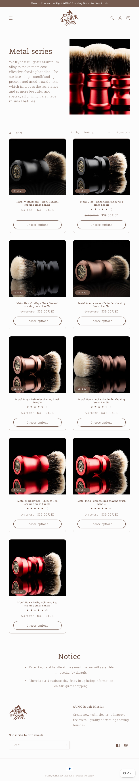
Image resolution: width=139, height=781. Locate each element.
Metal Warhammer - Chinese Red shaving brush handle (37, 502)
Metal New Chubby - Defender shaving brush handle (101, 401)
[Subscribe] (65, 745)
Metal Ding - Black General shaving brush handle (101, 203)
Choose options (37, 224)
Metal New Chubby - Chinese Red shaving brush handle (37, 604)
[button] (11, 18)
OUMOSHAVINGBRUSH (63, 776)
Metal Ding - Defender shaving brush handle (37, 401)
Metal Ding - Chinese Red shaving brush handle (101, 502)
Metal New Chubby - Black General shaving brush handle (37, 305)
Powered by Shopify (84, 776)
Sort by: (75, 132)
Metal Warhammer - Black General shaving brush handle (37, 203)
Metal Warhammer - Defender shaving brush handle (101, 305)
